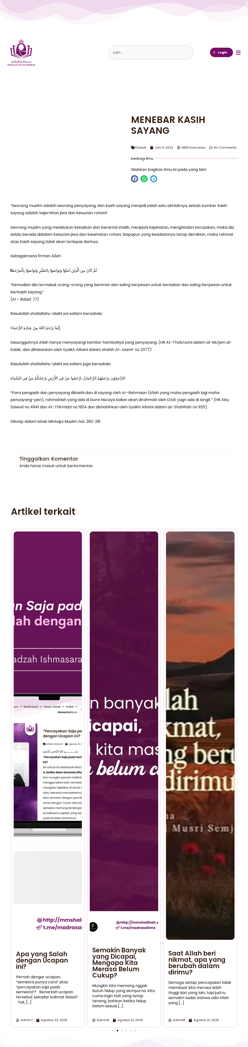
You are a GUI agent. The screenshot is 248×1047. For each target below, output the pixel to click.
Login (222, 52)
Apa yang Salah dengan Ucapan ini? (42, 960)
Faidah (141, 147)
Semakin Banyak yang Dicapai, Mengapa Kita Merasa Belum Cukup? (119, 963)
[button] (134, 178)
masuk (48, 466)
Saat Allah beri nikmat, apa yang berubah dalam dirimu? (196, 963)
